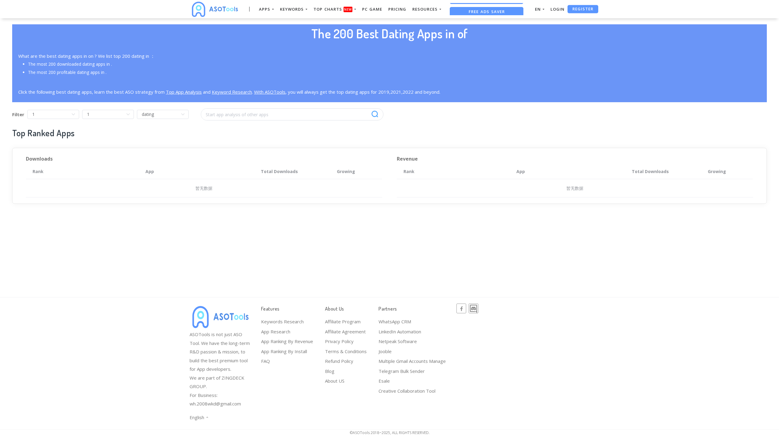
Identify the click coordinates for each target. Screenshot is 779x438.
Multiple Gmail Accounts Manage (412, 361)
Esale (384, 381)
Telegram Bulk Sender (402, 371)
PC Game (372, 9)
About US (334, 381)
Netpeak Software (398, 341)
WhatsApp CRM (395, 321)
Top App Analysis (184, 92)
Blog (329, 371)
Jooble (385, 351)
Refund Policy (339, 361)
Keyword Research (232, 92)
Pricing (397, 9)
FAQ (265, 361)
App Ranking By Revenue (287, 341)
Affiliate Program (343, 321)
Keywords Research (282, 321)
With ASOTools (269, 92)
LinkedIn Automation (400, 331)
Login (557, 9)
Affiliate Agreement (345, 331)
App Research (275, 331)
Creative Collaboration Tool (407, 391)
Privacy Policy (339, 341)
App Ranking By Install (284, 351)
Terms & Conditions (346, 351)
